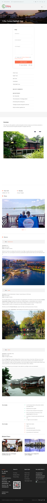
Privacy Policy (16, 476)
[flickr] (35, 1)
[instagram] (44, 1)
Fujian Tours (15, 75)
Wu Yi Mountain (16, 96)
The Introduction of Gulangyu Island (20, 98)
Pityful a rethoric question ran (19, 107)
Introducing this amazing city (19, 101)
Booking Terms (16, 474)
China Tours (15, 72)
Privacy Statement (19, 58)
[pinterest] (37, 1)
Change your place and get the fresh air (21, 104)
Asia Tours (15, 78)
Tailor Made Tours (16, 84)
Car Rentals (15, 81)
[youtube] (42, 1)
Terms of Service (25, 57)
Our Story (15, 472)
